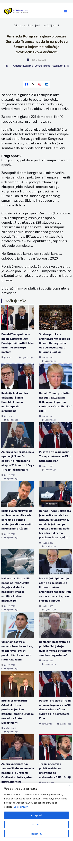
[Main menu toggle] (65, 11)
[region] (36, 812)
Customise (36, 824)
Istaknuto (57, 65)
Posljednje (37, 25)
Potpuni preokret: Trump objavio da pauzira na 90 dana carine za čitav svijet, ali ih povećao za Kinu (55, 709)
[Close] (69, 786)
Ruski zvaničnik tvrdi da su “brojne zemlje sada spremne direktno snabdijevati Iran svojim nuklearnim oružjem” (17, 519)
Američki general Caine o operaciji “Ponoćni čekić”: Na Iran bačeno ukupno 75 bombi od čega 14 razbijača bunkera (17, 460)
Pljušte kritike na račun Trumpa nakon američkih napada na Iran (55, 456)
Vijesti (53, 25)
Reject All (36, 833)
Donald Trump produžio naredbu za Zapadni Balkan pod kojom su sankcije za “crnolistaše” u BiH (55, 401)
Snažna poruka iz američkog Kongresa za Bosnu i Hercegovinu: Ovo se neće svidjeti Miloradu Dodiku (54, 342)
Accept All (36, 815)
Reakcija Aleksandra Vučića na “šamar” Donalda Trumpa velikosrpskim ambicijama (14, 401)
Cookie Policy (21, 806)
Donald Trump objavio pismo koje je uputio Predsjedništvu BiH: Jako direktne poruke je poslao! (17, 342)
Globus (20, 25)
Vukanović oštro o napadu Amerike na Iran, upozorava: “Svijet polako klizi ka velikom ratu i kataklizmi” (17, 650)
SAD (66, 65)
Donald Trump (42, 65)
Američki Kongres (23, 65)
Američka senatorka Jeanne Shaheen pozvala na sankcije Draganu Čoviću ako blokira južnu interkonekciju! (17, 772)
